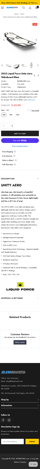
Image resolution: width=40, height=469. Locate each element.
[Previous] (4, 40)
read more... (31, 100)
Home (16, 14)
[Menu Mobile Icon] (2, 7)
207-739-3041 (12, 378)
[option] (20, 2)
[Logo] (12, 8)
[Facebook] (3, 420)
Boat (22, 14)
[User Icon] (30, 8)
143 (17, 115)
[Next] (36, 40)
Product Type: (6, 87)
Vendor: (4, 81)
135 (3, 115)
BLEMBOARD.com (23, 81)
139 (10, 115)
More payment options (20, 146)
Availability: (5, 84)
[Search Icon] (24, 8)
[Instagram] (9, 420)
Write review (20, 342)
